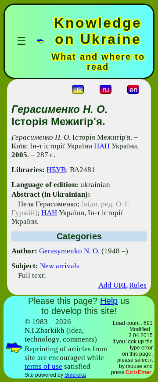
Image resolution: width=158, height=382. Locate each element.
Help (109, 301)
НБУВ (56, 170)
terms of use (43, 366)
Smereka (75, 375)
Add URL (112, 285)
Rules (138, 285)
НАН (102, 146)
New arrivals (59, 266)
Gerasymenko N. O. (69, 251)
